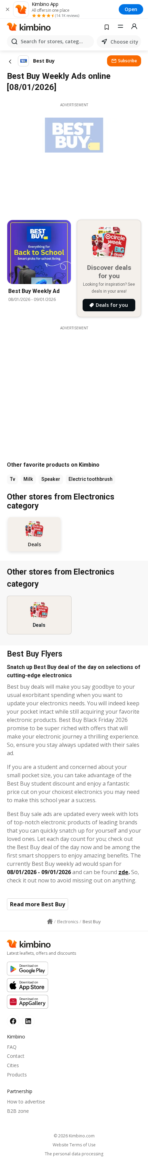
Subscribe (127, 61)
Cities (13, 1065)
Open (131, 9)
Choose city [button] (124, 41)
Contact (15, 1056)
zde (123, 872)
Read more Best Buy (37, 904)
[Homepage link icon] (50, 921)
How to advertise (26, 1101)
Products (17, 1074)
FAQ (12, 1047)
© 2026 (74, 1136)
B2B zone (18, 1111)
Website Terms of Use (74, 1145)
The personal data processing (74, 1154)
